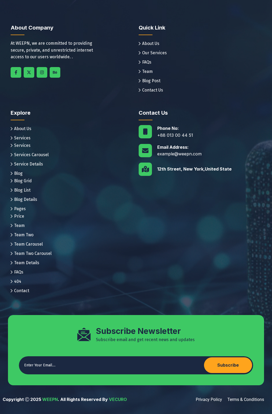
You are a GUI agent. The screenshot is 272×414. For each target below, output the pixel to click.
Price (19, 216)
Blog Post (151, 80)
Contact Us (152, 90)
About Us (150, 43)
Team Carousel (28, 244)
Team (147, 71)
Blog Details (25, 199)
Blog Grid (23, 180)
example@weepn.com (179, 153)
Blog (18, 173)
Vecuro (118, 399)
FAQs (146, 62)
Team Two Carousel (33, 253)
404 (17, 281)
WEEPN (50, 399)
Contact (21, 290)
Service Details (28, 164)
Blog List (22, 190)
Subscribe (228, 365)
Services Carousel (31, 154)
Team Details (26, 262)
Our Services (154, 52)
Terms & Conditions (245, 399)
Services (22, 137)
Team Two (23, 234)
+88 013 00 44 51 (175, 135)
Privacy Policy (209, 399)
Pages (20, 208)
